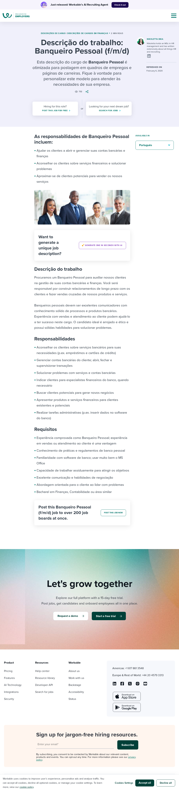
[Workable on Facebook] (122, 685)
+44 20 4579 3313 (153, 675)
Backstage (75, 685)
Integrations (11, 692)
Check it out (120, 5)
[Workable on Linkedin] (114, 685)
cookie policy (27, 787)
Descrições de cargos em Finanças (87, 33)
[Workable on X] (137, 685)
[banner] (82, 245)
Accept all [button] (145, 783)
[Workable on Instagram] (145, 685)
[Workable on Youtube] (130, 685)
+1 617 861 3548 (134, 668)
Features (9, 678)
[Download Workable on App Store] (126, 696)
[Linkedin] (149, 56)
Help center (42, 671)
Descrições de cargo (53, 33)
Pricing (8, 671)
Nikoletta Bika (155, 39)
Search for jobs (44, 692)
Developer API (44, 685)
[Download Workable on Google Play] (126, 707)
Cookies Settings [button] (124, 782)
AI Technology (13, 685)
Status (72, 699)
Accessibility (76, 692)
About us (74, 671)
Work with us (76, 678)
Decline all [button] (166, 782)
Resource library (45, 678)
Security (9, 699)
